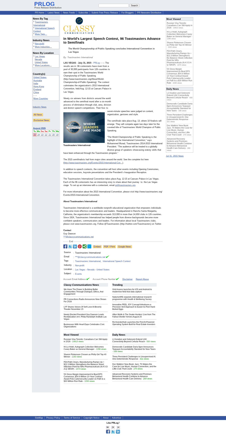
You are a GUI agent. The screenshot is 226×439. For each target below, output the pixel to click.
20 (53, 134)
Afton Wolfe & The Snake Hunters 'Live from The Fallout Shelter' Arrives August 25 (133, 315)
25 (35, 134)
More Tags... (41, 34)
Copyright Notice (91, 418)
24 (38, 134)
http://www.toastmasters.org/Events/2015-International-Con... (93, 163)
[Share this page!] (113, 433)
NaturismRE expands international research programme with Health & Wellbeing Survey (132, 298)
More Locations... (43, 65)
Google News (124, 246)
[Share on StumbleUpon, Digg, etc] (85, 246)
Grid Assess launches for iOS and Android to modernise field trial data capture (132, 290)
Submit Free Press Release (104, 12)
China (36, 92)
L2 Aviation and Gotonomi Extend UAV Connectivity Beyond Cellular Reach (129, 340)
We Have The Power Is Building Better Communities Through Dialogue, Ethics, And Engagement (83, 291)
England (37, 89)
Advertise (116, 418)
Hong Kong (38, 86)
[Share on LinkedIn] (75, 246)
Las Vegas (40, 56)
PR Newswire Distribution (149, 12)
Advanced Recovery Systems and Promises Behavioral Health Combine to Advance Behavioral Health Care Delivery (132, 376)
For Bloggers (127, 12)
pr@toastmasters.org (125, 185)
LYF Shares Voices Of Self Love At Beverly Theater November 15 (82, 308)
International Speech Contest (117, 261)
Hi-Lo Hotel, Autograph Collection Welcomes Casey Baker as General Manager (84, 348)
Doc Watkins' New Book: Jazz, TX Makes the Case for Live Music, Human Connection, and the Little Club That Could (134, 366)
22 (46, 134)
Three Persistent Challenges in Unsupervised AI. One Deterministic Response (134, 357)
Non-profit (39, 43)
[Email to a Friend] (89, 246)
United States (41, 62)
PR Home (39, 12)
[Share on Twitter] (70, 246)
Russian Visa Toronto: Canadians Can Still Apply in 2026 (179, 25)
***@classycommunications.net (78, 237)
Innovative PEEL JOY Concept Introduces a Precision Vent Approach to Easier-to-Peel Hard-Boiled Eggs (134, 306)
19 (57, 134)
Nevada (38, 59)
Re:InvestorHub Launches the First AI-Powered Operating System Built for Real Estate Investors (133, 323)
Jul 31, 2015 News (175, 156)
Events (78, 274)
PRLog (96, 63)
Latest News (54, 12)
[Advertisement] (138, 85)
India (35, 83)
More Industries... (43, 47)
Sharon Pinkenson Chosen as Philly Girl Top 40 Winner (179, 43)
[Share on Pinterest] (80, 246)
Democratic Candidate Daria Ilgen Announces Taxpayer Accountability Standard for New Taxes (134, 348)
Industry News (39, 107)
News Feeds (69, 12)
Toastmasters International (88, 261)
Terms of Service (72, 418)
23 (42, 134)
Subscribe (83, 12)
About (106, 418)
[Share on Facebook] (65, 246)
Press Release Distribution (48, 7)
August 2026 (39, 128)
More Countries (40, 98)
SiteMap (39, 418)
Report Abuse (142, 279)
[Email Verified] (107, 257)
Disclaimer (127, 279)
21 (50, 134)
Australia (37, 80)
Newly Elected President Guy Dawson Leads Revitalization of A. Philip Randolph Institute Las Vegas (85, 316)
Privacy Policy (53, 418)
